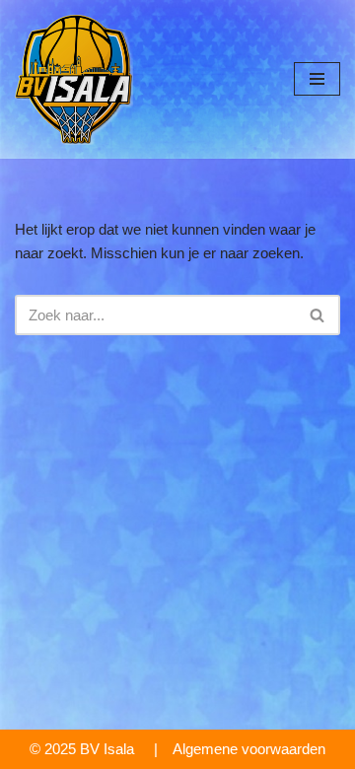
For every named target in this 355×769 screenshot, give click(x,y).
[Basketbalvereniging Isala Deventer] (74, 79)
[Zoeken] (318, 315)
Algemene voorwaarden (249, 748)
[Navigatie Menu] (317, 79)
